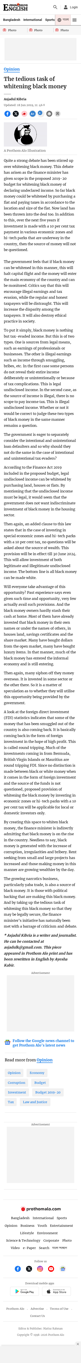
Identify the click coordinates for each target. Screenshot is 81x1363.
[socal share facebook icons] (8, 116)
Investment (17, 1092)
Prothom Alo (15, 1308)
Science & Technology (23, 1240)
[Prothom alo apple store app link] (56, 1291)
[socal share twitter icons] (16, 116)
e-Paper (29, 1248)
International (32, 20)
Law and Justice (35, 1102)
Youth (42, 1226)
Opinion (12, 69)
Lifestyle (27, 1233)
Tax (11, 1102)
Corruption (16, 1083)
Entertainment (61, 1226)
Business (27, 1226)
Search (44, 1248)
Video (15, 1248)
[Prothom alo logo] (40, 1210)
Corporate (51, 1240)
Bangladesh (11, 20)
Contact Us (37, 1316)
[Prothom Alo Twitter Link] (30, 1269)
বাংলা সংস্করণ (59, 1248)
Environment (47, 1233)
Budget (40, 1083)
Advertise (37, 1308)
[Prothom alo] (15, 7)
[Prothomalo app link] (24, 1291)
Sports (50, 20)
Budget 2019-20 (48, 1092)
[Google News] (63, 1269)
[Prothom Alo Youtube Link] (52, 1269)
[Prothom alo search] (55, 7)
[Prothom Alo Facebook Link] (19, 1269)
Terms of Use (59, 1308)
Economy (37, 1073)
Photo (67, 1240)
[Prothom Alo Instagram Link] (41, 1269)
